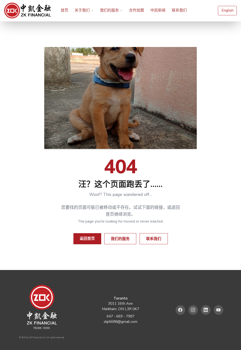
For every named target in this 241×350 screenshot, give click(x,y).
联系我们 (179, 10)
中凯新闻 (157, 10)
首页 (64, 10)
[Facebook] (180, 310)
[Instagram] (193, 310)
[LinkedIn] (206, 310)
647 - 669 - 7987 (120, 316)
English (227, 10)
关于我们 (82, 10)
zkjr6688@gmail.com (120, 321)
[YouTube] (218, 310)
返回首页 (87, 238)
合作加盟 (136, 10)
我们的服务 (109, 10)
